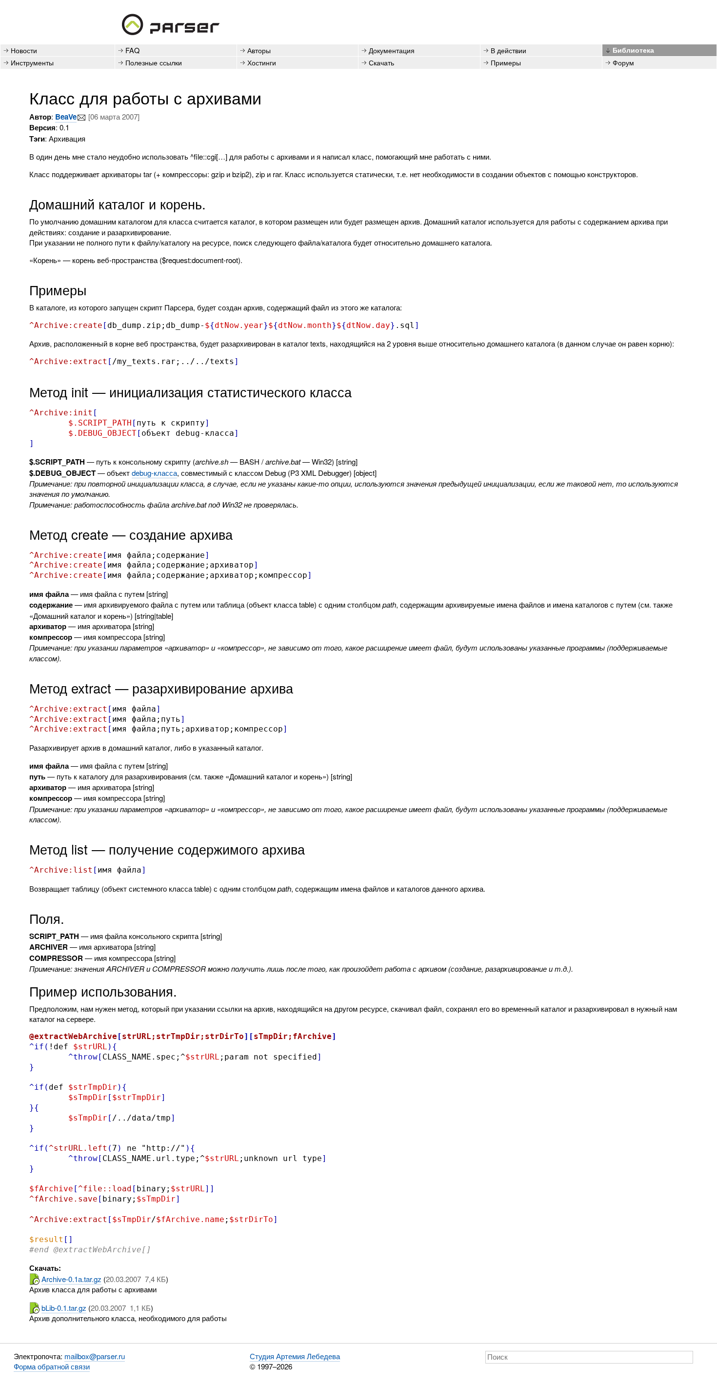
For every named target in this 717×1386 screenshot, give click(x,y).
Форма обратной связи (52, 1366)
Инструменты (32, 62)
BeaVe (66, 116)
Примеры (506, 62)
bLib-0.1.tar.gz (63, 1308)
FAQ (132, 50)
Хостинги (261, 62)
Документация (392, 50)
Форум (623, 62)
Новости (24, 50)
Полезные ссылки (153, 62)
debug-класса (154, 473)
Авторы (259, 50)
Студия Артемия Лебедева (295, 1356)
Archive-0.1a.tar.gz (71, 1279)
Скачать (381, 62)
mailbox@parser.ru (94, 1356)
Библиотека (633, 50)
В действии (508, 50)
